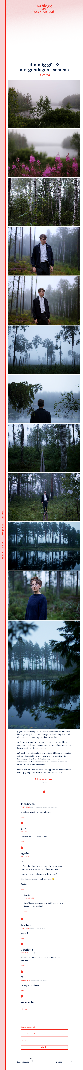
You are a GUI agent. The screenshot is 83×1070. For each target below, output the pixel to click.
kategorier (2, 530)
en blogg (44, 9)
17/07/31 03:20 (25, 807)
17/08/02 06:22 (26, 980)
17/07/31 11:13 (25, 856)
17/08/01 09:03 (26, 953)
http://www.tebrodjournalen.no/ (41, 953)
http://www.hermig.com (37, 928)
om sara (2, 515)
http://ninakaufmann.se (38, 980)
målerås (44, 782)
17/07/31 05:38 (25, 832)
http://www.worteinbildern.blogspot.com (43, 807)
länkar (2, 556)
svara (22, 817)
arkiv (2, 544)
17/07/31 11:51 (25, 928)
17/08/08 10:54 (29, 898)
